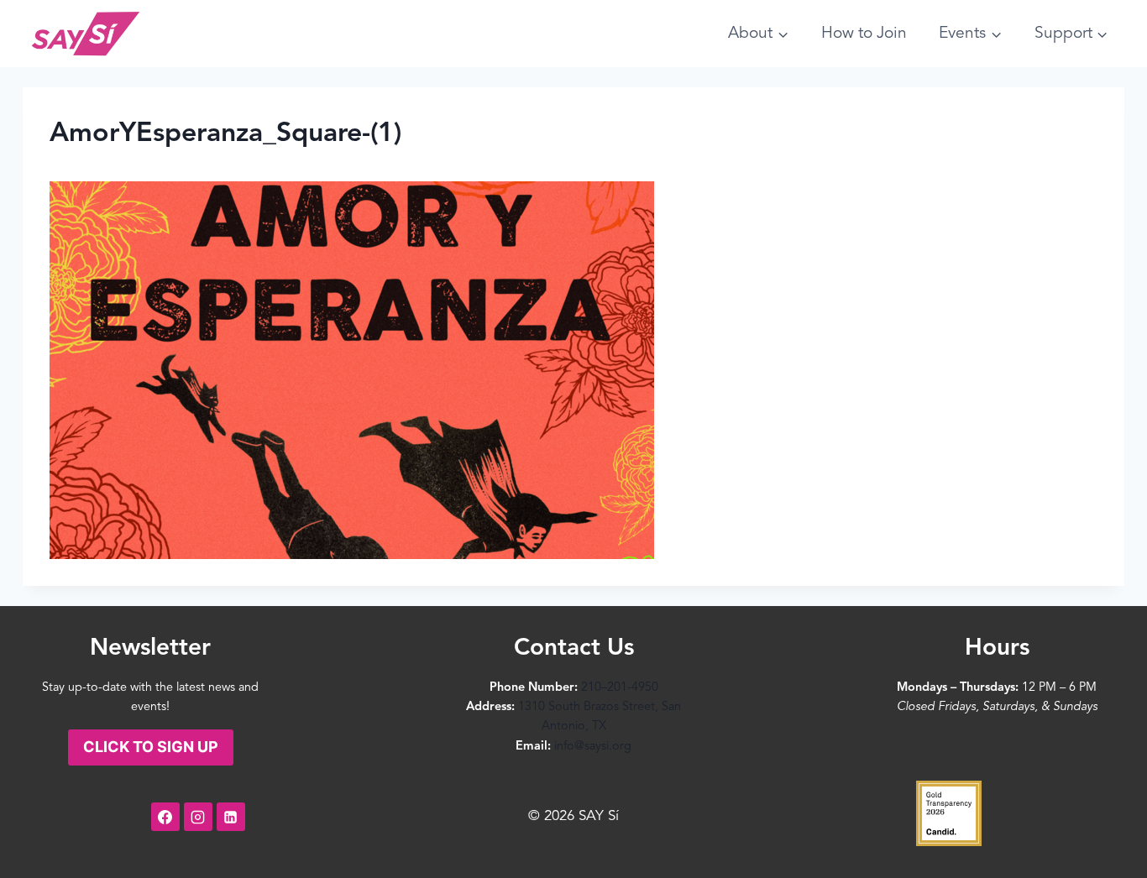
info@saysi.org (592, 746)
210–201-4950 (619, 688)
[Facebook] (165, 816)
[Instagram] (198, 816)
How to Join (864, 33)
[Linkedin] (231, 816)
